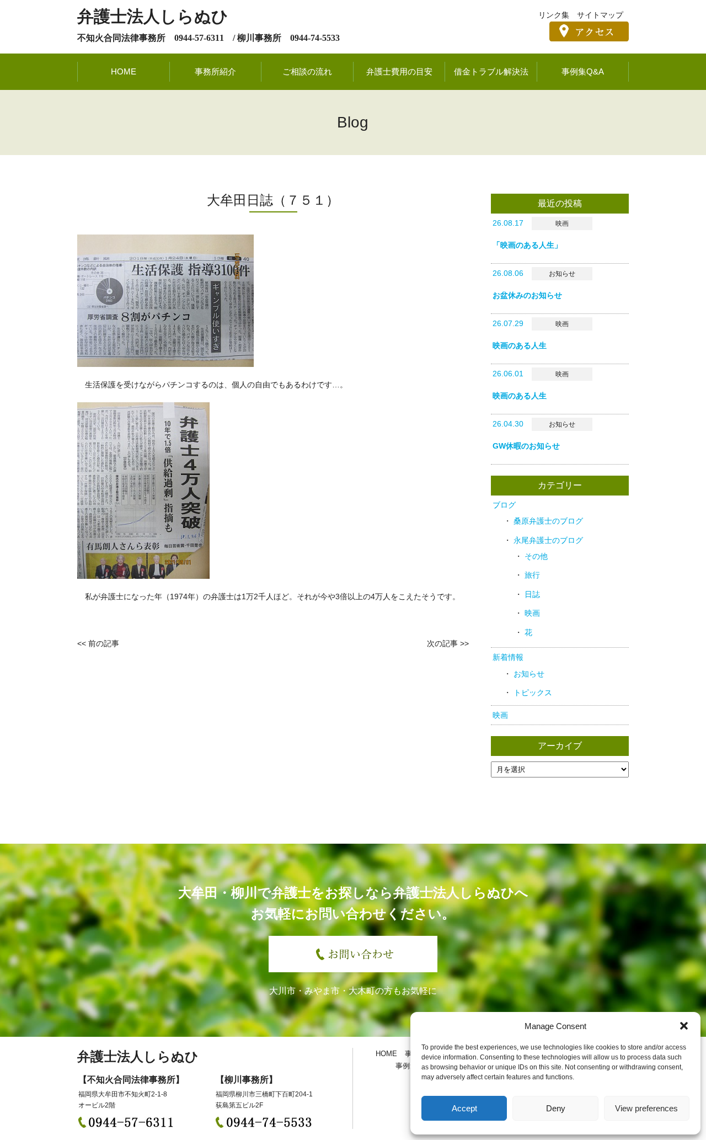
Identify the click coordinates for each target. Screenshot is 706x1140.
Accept (464, 1108)
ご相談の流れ (307, 71)
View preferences (646, 1108)
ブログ (504, 504)
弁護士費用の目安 (399, 71)
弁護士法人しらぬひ (152, 16)
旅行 (532, 575)
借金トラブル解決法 (491, 71)
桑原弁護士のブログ (548, 520)
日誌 (532, 594)
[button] (683, 1025)
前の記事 (103, 643)
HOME (123, 71)
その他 (536, 556)
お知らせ (529, 673)
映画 (532, 613)
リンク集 (553, 14)
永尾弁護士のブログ (548, 540)
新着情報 (508, 657)
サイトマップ (600, 14)
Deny (555, 1108)
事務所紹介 (215, 71)
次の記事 (442, 643)
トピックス (533, 692)
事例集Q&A (582, 71)
